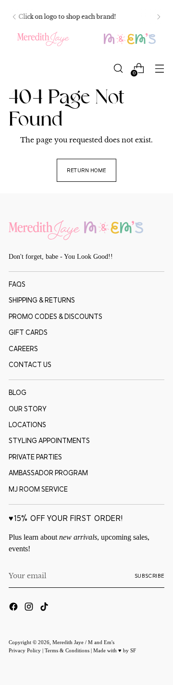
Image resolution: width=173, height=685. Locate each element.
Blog (17, 392)
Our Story (28, 409)
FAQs (17, 284)
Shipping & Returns (42, 300)
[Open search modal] (118, 68)
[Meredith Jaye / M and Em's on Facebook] (14, 608)
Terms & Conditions (68, 650)
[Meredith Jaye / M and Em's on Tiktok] (45, 608)
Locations (27, 424)
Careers (23, 348)
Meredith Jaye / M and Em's (83, 642)
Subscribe (149, 575)
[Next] (158, 17)
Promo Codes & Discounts (55, 316)
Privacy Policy (25, 650)
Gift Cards (28, 332)
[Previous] (14, 17)
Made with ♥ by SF (114, 650)
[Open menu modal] (159, 68)
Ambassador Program (48, 473)
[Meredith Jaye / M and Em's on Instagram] (30, 608)
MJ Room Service (38, 489)
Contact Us (30, 364)
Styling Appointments (49, 440)
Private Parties (35, 457)
